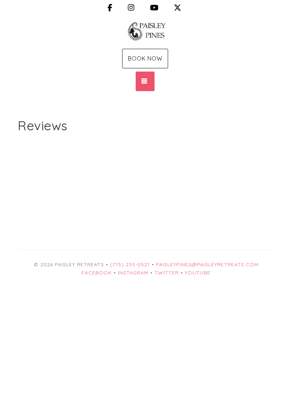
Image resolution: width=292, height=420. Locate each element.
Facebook (97, 272)
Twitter (167, 272)
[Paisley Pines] (146, 31)
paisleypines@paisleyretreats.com (207, 264)
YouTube (197, 272)
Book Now (145, 58)
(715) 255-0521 (130, 264)
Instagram (133, 272)
